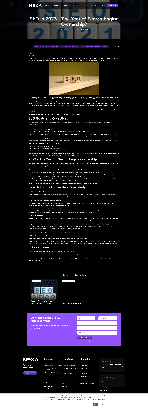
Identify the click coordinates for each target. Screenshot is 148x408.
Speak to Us (113, 5)
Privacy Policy (88, 397)
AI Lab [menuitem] (84, 5)
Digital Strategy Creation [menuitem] (51, 363)
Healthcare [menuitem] (84, 371)
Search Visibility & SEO (70, 46)
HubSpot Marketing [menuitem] (69, 365)
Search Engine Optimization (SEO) (46, 46)
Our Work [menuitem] (93, 5)
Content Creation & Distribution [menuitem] (53, 375)
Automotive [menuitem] (84, 368)
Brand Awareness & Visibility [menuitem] (52, 372)
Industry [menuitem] (56, 5)
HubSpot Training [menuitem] (68, 371)
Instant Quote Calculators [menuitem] (87, 383)
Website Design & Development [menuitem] (53, 365)
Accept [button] (95, 404)
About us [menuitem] (64, 386)
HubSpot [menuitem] (65, 5)
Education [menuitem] (84, 365)
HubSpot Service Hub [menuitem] (70, 368)
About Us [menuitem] (75, 5)
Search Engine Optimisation (45, 58)
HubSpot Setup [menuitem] (68, 373)
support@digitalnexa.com (111, 383)
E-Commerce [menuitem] (84, 379)
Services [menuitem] (47, 5)
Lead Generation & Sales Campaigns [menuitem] (51, 369)
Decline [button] (102, 404)
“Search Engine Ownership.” (82, 153)
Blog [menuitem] (63, 383)
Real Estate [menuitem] (84, 376)
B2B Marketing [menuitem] (85, 363)
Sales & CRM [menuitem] (67, 363)
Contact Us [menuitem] (102, 5)
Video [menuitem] (47, 382)
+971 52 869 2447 (109, 380)
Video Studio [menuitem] (47, 389)
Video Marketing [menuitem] (48, 386)
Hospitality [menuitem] (84, 373)
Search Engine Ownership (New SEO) (94, 46)
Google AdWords (92, 225)
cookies (76, 397)
